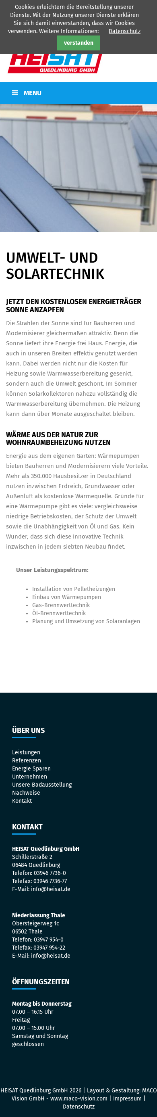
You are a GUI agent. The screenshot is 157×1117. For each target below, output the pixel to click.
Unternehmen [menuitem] (29, 776)
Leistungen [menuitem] (26, 752)
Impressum (127, 1098)
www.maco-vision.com (78, 1098)
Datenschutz (124, 31)
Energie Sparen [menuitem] (31, 768)
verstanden (78, 43)
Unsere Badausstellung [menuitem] (42, 784)
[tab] (78, 93)
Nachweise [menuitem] (26, 792)
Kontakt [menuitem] (22, 801)
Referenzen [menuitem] (26, 760)
